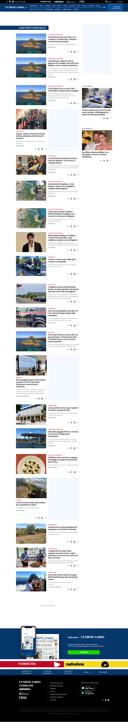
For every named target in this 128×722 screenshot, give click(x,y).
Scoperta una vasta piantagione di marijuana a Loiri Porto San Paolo (62, 528)
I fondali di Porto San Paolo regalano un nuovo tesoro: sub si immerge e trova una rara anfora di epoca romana (63, 554)
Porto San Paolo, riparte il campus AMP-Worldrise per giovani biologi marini (62, 577)
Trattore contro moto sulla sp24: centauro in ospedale (62, 260)
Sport (78, 5)
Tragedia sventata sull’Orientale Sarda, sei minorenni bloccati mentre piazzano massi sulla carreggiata (63, 289)
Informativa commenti (56, 697)
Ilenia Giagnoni (20, 145)
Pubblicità (53, 688)
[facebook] (10, 1)
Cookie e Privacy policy (56, 683)
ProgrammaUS (33, 5)
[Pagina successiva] (41, 605)
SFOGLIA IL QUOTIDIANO (116, 7)
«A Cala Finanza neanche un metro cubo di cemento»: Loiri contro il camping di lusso (62, 160)
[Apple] (95, 687)
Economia (72, 5)
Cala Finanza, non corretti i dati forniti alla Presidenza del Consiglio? (63, 89)
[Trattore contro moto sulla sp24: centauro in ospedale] (31, 266)
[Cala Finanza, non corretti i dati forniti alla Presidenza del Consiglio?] (31, 95)
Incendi (75, 9)
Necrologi (91, 5)
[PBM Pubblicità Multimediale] (81, 1)
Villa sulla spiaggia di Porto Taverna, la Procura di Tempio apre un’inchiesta (63, 434)
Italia (53, 5)
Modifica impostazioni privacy (58, 694)
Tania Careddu (20, 510)
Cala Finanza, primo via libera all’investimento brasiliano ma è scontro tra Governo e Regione (61, 213)
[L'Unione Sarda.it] (16, 7)
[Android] (95, 692)
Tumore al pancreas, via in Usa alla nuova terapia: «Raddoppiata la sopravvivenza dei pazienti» (96, 112)
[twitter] (7, 1)
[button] (68, 52)
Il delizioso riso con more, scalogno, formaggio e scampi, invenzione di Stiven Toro (63, 459)
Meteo (98, 5)
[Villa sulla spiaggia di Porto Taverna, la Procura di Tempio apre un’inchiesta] (31, 438)
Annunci (84, 5)
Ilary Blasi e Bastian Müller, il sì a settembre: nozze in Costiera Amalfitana (95, 154)
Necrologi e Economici (56, 686)
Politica (65, 5)
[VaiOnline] (71, 2)
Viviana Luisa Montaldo (22, 396)
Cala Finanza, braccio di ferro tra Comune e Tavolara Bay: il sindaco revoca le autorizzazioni (62, 39)
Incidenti (58, 9)
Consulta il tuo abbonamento (26, 672)
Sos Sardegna (49, 9)
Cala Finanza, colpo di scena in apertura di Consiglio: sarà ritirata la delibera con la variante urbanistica (63, 63)
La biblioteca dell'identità (68, 672)
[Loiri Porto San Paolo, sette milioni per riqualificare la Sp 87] (31, 488)
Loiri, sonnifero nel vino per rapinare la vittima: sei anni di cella (63, 409)
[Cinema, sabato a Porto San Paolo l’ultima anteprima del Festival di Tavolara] (31, 119)
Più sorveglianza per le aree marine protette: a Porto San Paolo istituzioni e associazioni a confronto (31, 383)
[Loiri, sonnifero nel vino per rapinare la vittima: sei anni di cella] (31, 414)
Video (41, 5)
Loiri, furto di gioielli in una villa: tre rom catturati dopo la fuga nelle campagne (63, 313)
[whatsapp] (13, 1)
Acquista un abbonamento (47, 672)
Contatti (52, 691)
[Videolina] (45, 1)
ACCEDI (120, 2)
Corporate (53, 700)
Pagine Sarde (103, 672)
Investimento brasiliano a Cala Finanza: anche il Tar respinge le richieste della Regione (61, 186)
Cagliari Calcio (66, 9)
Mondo (59, 5)
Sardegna (48, 5)
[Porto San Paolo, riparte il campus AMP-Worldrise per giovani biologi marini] (31, 581)
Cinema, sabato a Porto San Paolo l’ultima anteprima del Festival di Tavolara (30, 136)
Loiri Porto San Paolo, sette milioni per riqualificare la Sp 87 (30, 503)
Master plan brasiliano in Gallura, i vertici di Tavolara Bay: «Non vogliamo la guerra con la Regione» (63, 237)
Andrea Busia (51, 172)
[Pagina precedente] (54, 605)
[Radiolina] (58, 1)
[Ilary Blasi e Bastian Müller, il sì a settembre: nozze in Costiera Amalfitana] (97, 140)
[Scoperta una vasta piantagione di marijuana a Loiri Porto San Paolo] (31, 534)
